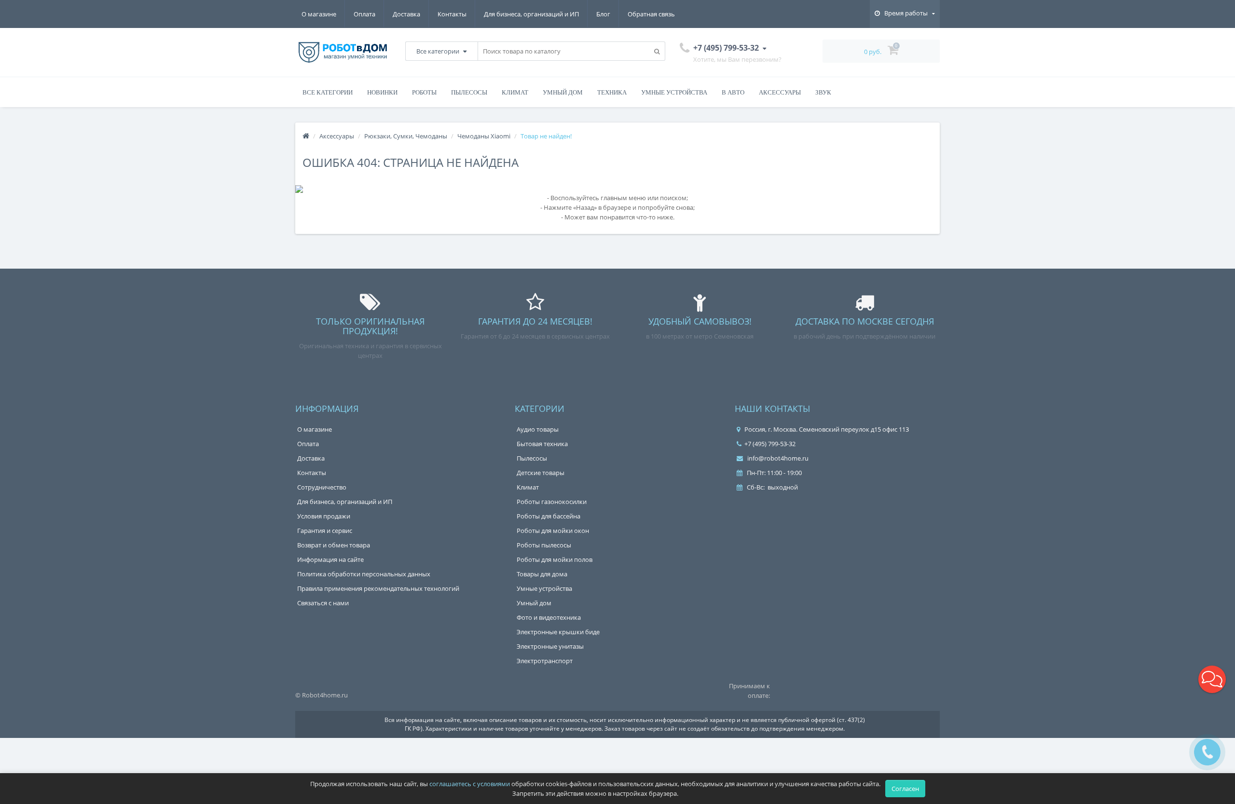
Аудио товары (538, 429)
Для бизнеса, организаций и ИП (531, 14)
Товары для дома (542, 574)
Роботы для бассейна (548, 516)
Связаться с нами (323, 603)
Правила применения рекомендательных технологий (378, 588)
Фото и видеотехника (549, 617)
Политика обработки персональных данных (363, 574)
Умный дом (563, 92)
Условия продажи (323, 516)
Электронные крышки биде (558, 631)
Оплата (364, 14)
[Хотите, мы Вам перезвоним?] (1207, 752)
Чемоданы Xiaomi (483, 136)
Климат (515, 92)
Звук (823, 92)
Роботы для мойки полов (554, 559)
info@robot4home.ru (777, 458)
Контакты (452, 14)
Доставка (406, 14)
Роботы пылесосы (544, 545)
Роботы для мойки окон (553, 530)
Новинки (382, 92)
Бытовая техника (542, 443)
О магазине (319, 14)
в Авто (733, 92)
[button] (1212, 679)
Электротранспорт (545, 660)
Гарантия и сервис (324, 530)
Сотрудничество (321, 487)
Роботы (424, 92)
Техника (612, 92)
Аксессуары (780, 92)
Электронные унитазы (550, 646)
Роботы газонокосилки (552, 501)
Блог (603, 14)
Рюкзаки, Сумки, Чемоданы (405, 136)
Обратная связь (651, 14)
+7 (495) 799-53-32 (770, 443)
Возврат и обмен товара (333, 545)
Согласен (905, 788)
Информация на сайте (330, 559)
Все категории (327, 92)
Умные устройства (674, 92)
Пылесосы (469, 92)
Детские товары (540, 472)
